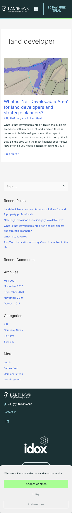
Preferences (36, 504)
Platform (14, 118)
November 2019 (13, 297)
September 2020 (14, 292)
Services (9, 341)
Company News (13, 330)
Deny (36, 494)
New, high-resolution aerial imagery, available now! (34, 220)
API (6, 118)
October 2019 (12, 303)
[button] (36, 9)
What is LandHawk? (15, 236)
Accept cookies (36, 484)
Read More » (11, 153)
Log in (7, 362)
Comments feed (13, 373)
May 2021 (10, 280)
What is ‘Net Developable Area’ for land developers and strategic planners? (36, 107)
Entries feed (11, 368)
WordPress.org (12, 379)
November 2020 (13, 286)
